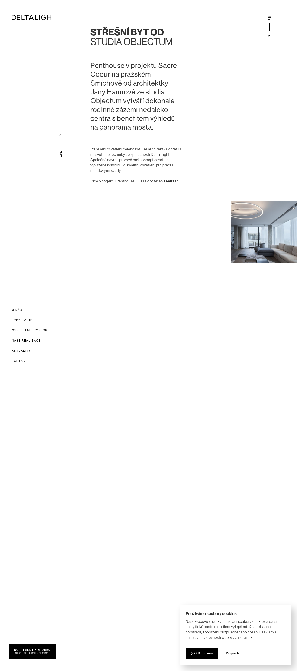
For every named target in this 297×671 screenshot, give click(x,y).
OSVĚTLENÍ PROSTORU (31, 330)
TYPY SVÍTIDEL (24, 320)
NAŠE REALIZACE (26, 340)
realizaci (172, 181)
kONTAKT (19, 361)
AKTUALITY (21, 350)
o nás (17, 310)
